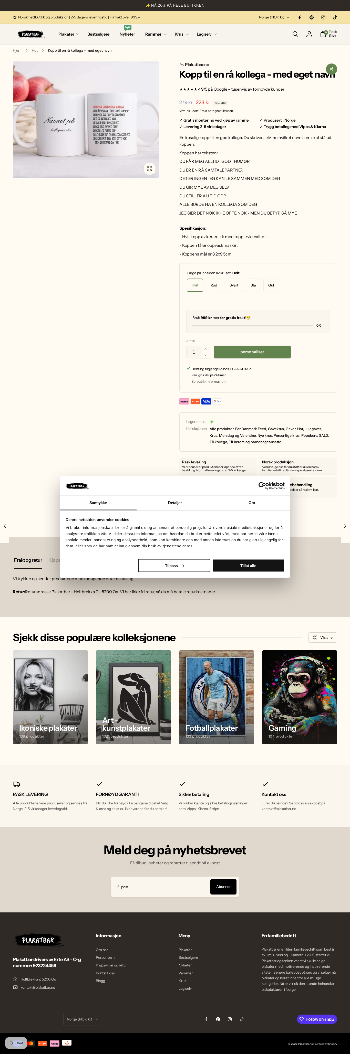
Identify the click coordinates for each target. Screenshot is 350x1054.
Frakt (203, 111)
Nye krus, (265, 435)
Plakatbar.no (194, 64)
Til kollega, (219, 442)
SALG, (324, 435)
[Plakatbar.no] (38, 945)
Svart (234, 285)
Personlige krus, (287, 435)
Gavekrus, (276, 429)
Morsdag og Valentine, (238, 435)
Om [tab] (252, 503)
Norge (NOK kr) (271, 17)
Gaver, (291, 429)
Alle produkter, (222, 429)
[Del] (331, 69)
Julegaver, (313, 429)
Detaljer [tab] (175, 503)
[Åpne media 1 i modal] (86, 119)
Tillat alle (248, 565)
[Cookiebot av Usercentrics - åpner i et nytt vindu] (262, 485)
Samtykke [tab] (98, 503)
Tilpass (171, 565)
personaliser (252, 351)
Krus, (214, 435)
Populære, (309, 435)
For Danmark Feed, (251, 429)
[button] (68, 34)
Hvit (195, 285)
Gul (271, 285)
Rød (214, 285)
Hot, (300, 429)
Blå (253, 285)
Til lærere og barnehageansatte (255, 442)
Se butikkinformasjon (208, 382)
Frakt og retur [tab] (28, 560)
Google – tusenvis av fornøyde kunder (249, 89)
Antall (190, 341)
